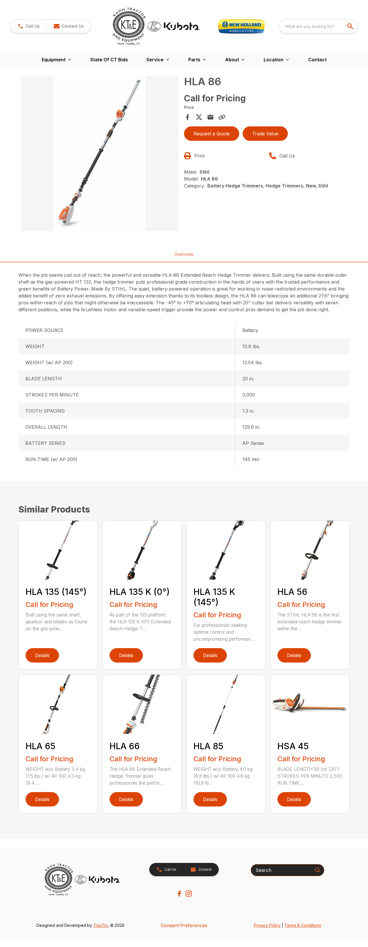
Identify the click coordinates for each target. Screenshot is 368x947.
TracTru (100, 925)
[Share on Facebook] (187, 117)
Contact (317, 59)
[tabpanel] (99, 154)
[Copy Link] (221, 117)
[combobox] (318, 26)
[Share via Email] (210, 117)
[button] (29, 26)
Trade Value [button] (265, 133)
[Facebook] (179, 894)
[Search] (317, 870)
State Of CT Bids (109, 59)
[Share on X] (198, 117)
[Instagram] (188, 894)
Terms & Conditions (302, 925)
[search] (351, 26)
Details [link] (42, 655)
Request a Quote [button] (211, 133)
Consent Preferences (184, 925)
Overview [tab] (184, 254)
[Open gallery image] (99, 153)
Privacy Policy (267, 925)
